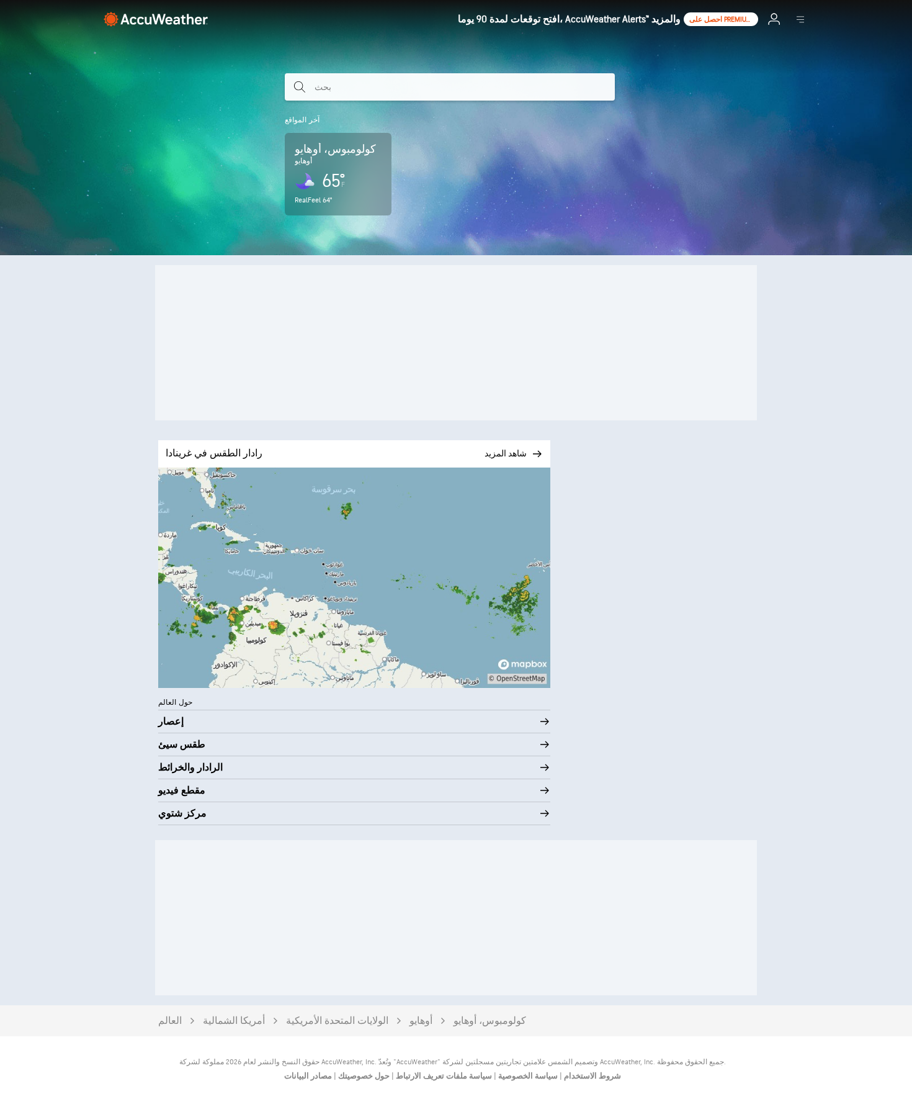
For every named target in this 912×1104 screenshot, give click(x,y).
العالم (170, 1021)
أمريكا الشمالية (234, 1021)
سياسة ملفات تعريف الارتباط (443, 1076)
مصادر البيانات (308, 1076)
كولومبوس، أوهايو (490, 1021)
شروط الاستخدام (591, 1076)
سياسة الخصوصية (527, 1076)
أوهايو (420, 1021)
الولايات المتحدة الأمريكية (337, 1021)
